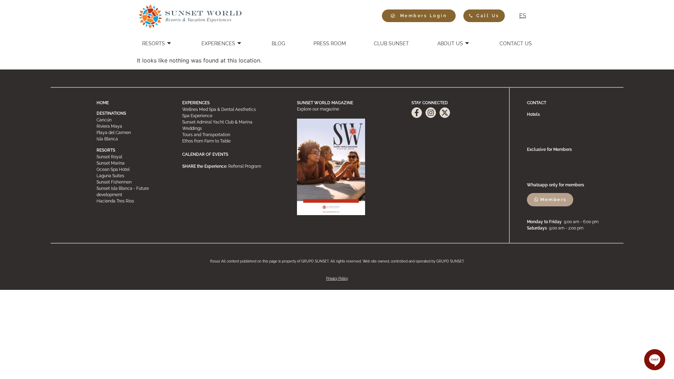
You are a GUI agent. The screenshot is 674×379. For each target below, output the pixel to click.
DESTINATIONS (111, 113)
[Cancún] (131, 120)
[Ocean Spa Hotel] (131, 169)
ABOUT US (450, 43)
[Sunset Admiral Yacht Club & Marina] (230, 122)
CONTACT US (516, 43)
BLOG (278, 43)
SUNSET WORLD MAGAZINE (325, 102)
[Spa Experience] (230, 116)
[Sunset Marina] (131, 163)
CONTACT (536, 102)
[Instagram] (430, 112)
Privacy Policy (337, 278)
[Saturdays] (575, 228)
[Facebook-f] (416, 112)
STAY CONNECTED (429, 102)
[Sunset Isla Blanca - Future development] (131, 191)
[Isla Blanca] (131, 139)
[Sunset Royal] (131, 157)
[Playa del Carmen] (131, 132)
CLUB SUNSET (391, 43)
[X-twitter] (445, 112)
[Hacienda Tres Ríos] (131, 201)
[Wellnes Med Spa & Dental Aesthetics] (230, 109)
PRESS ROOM (329, 43)
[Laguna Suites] (131, 176)
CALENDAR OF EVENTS (205, 154)
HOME (103, 102)
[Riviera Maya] (131, 126)
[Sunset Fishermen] (131, 182)
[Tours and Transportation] (230, 135)
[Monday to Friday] (575, 222)
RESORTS (153, 43)
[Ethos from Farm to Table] (230, 141)
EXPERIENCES (218, 43)
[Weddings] (230, 128)
